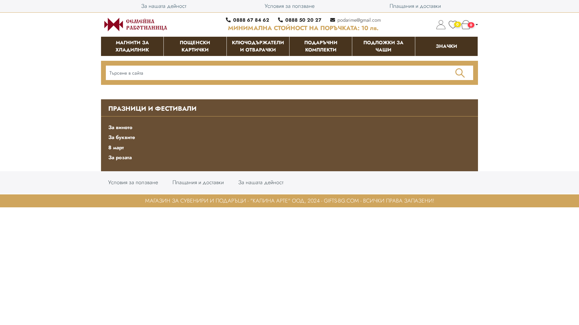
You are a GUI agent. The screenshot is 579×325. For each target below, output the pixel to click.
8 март (116, 147)
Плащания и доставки (415, 6)
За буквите (121, 137)
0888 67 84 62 (251, 20)
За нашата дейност (163, 6)
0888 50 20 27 (303, 20)
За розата (120, 157)
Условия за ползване (290, 6)
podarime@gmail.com (359, 20)
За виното (120, 127)
